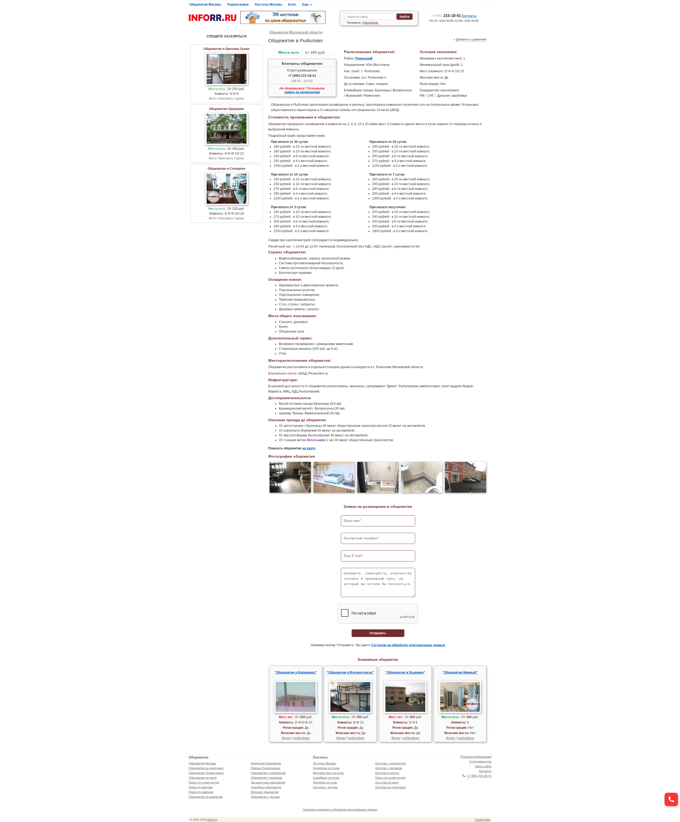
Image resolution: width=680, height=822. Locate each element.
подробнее (301, 738)
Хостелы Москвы (268, 4)
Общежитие (370, 22)
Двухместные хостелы (328, 772)
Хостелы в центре (387, 772)
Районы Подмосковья (265, 768)
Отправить (377, 633)
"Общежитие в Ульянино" (405, 672)
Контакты (469, 16)
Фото (286, 738)
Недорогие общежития (266, 763)
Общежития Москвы (205, 4)
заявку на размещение (302, 92)
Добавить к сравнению (471, 39)
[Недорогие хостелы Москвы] (288, 17)
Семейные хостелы (326, 777)
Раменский (363, 58)
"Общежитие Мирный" (460, 672)
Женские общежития (265, 792)
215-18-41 (446, 15)
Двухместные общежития (268, 782)
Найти (404, 17)
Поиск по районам (201, 792)
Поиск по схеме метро (204, 782)
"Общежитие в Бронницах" (296, 672)
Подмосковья (238, 4)
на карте (309, 448)
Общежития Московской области (295, 32)
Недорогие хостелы (326, 768)
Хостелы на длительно (390, 787)
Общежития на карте (203, 777)
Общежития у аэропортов (268, 772)
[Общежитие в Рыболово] (290, 478)
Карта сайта (483, 766)
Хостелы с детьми (325, 787)
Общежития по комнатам (206, 796)
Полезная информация (475, 756)
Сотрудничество (480, 761)
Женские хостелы (325, 782)
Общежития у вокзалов (266, 777)
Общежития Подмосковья (206, 772)
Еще (305, 4)
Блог (292, 4)
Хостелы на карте (387, 782)
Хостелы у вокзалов (388, 768)
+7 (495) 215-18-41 (302, 76)
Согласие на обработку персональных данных (408, 645)
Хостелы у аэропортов (390, 763)
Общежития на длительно (206, 768)
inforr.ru (212, 819)
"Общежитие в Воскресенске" (350, 672)
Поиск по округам (200, 787)
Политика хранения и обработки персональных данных (340, 809)
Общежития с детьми (265, 796)
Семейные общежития (266, 787)
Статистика (482, 819)
